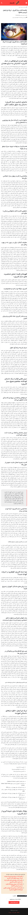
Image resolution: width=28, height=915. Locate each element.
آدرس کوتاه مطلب (14, 902)
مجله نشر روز (23, 7)
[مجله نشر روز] (14, 3)
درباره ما (10, 912)
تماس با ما (14, 912)
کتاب (19, 7)
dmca (18, 912)
